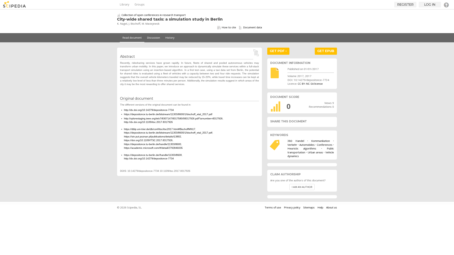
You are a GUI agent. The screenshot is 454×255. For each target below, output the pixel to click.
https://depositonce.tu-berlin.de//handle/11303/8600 (153, 155)
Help (320, 207)
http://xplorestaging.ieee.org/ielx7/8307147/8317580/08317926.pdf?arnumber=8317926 (173, 118)
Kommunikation (320, 141)
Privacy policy (292, 207)
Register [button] (405, 5)
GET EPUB (325, 51)
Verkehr (292, 144)
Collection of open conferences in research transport (153, 15)
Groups (140, 4)
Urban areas (315, 152)
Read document (132, 37)
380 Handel (295, 141)
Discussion (153, 37)
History (170, 37)
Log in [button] (429, 5)
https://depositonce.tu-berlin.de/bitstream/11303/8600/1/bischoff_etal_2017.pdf (168, 114)
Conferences (324, 144)
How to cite (229, 27)
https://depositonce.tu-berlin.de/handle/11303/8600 (152, 144)
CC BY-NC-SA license (310, 83)
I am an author (302, 187)
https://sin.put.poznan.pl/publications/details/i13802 (152, 136)
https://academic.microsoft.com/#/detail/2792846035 (153, 147)
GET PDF (277, 51)
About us (331, 207)
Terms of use (273, 207)
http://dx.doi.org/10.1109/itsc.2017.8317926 (148, 122)
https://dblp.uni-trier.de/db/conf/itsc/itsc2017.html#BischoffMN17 (159, 129)
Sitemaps (309, 207)
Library (124, 4)
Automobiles (307, 144)
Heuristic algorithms (301, 148)
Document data (252, 27)
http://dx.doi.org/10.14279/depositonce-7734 (149, 110)
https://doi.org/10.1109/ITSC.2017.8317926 (148, 140)
